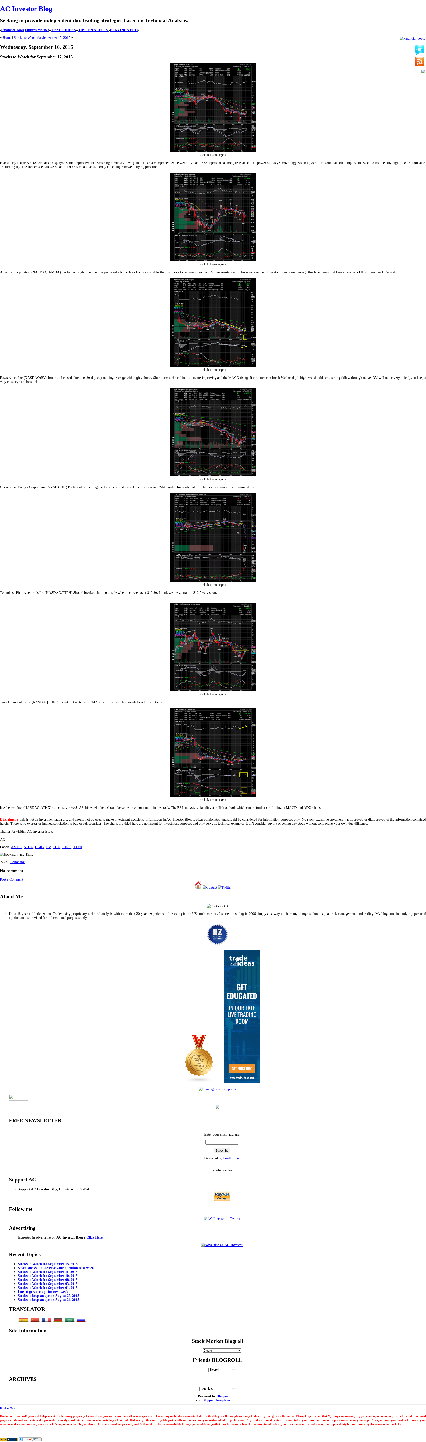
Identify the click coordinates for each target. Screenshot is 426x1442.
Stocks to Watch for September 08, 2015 (48, 1280)
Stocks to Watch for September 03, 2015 (48, 1284)
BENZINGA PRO (124, 30)
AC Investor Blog (26, 9)
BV (48, 847)
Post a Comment (11, 879)
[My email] (423, 72)
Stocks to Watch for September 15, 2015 (42, 37)
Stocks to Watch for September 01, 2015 (48, 1288)
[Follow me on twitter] (419, 50)
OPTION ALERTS (93, 30)
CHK (56, 847)
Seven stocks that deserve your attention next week (56, 1268)
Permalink (17, 862)
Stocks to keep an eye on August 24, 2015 (48, 1300)
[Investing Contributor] (217, 1089)
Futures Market (37, 30)
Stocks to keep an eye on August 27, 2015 (48, 1296)
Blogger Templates (216, 1400)
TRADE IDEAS (63, 30)
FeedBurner (231, 1158)
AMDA (16, 847)
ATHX (28, 847)
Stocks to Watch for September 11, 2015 (47, 1272)
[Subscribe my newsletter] (419, 62)
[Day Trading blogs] (199, 1081)
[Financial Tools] (412, 39)
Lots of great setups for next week (43, 1292)
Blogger (222, 1396)
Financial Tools (12, 30)
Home (7, 37)
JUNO (66, 847)
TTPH (77, 847)
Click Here (94, 1237)
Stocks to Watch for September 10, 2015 (48, 1276)
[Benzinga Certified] (217, 944)
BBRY (39, 847)
